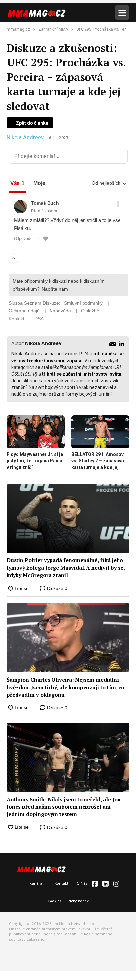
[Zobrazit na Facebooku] (95, 884)
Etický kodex (78, 900)
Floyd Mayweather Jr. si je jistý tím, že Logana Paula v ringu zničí (35, 461)
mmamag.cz (18, 29)
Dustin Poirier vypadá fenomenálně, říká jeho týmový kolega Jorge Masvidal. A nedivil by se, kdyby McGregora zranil (66, 568)
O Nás (82, 883)
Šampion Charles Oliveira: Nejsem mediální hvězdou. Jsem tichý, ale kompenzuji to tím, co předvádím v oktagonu (65, 687)
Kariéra (35, 883)
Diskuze (56, 588)
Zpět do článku (32, 123)
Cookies (55, 900)
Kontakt (61, 883)
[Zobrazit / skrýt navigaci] (122, 12)
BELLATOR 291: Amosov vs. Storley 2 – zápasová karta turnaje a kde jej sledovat (97, 461)
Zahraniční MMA (53, 29)
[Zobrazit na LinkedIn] (105, 884)
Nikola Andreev (25, 137)
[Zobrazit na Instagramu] (116, 884)
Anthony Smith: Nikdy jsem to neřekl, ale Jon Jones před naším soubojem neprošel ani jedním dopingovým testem (64, 807)
